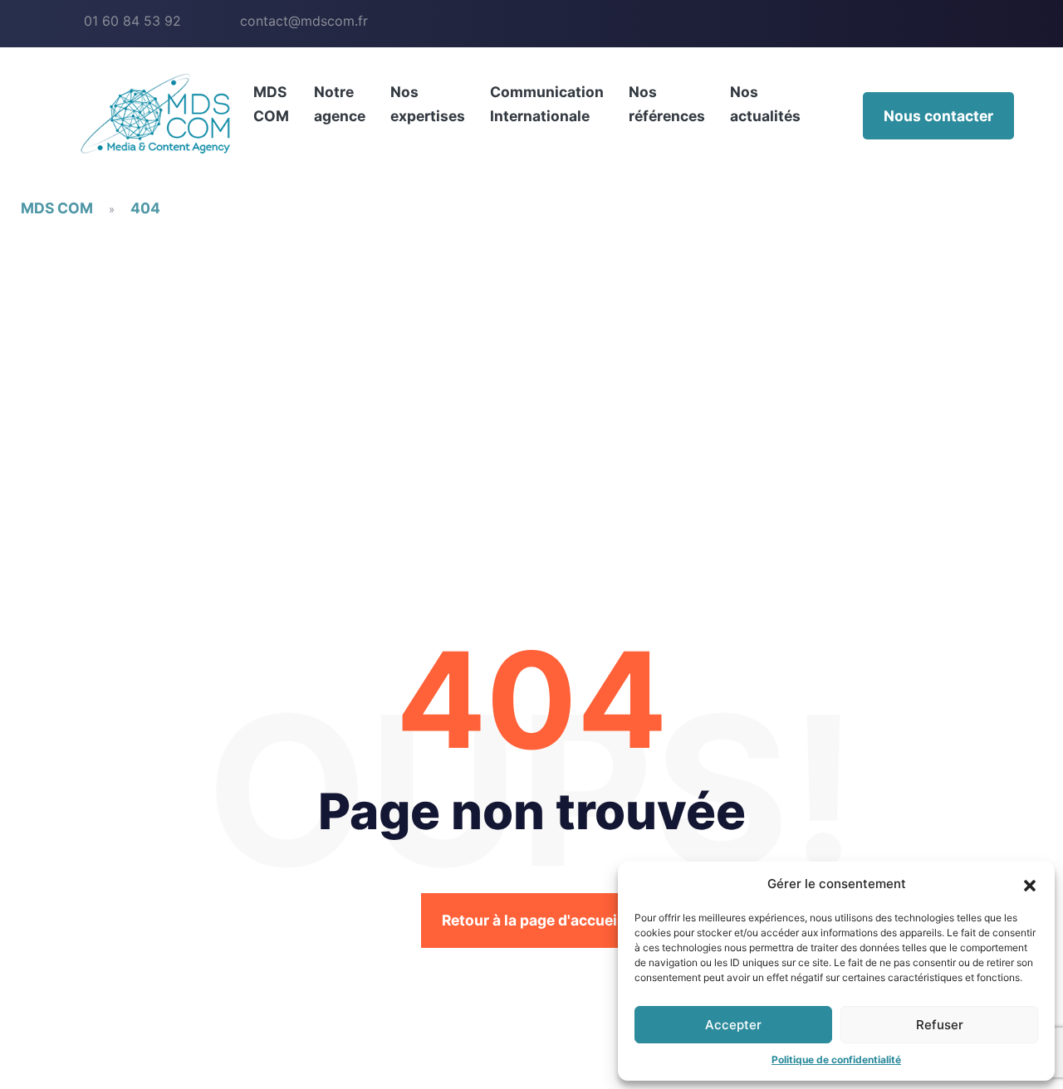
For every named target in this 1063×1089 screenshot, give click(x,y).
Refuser (939, 1025)
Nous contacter (938, 116)
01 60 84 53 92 (132, 20)
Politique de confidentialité (836, 1059)
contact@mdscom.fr (304, 20)
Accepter (733, 1025)
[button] (1029, 884)
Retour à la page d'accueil (531, 920)
